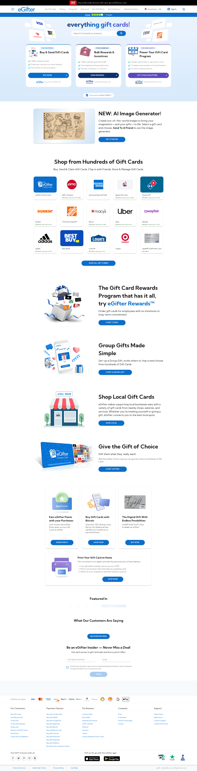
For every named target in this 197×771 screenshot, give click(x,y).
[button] (172, 9)
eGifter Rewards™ (131, 303)
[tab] (50, 9)
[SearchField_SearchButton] (121, 33)
